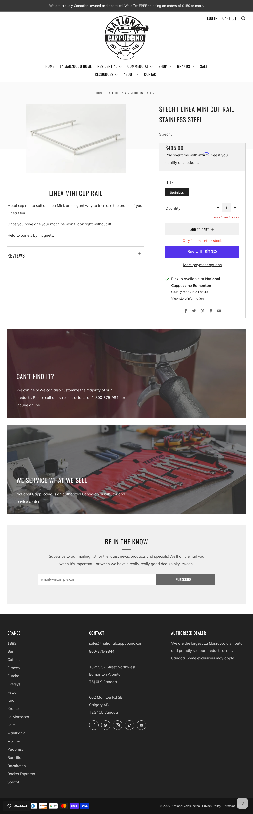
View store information (187, 298)
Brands (183, 66)
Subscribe (183, 579)
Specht (165, 134)
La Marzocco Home (76, 66)
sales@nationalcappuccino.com (116, 643)
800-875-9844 (101, 651)
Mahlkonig (16, 733)
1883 (11, 643)
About (129, 74)
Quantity (172, 208)
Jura (10, 700)
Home (49, 66)
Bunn (12, 651)
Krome (13, 708)
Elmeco (13, 667)
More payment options (202, 265)
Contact (151, 74)
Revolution (16, 765)
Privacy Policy (211, 806)
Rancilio (14, 757)
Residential (107, 66)
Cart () (229, 18)
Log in (212, 18)
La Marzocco (18, 716)
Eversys (13, 684)
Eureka (13, 675)
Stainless (177, 192)
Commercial (137, 66)
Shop (163, 66)
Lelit (11, 724)
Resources (104, 74)
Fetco (12, 692)
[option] (76, 138)
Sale (204, 66)
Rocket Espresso (21, 773)
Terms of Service (234, 806)
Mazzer (13, 741)
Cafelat (13, 659)
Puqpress (15, 749)
